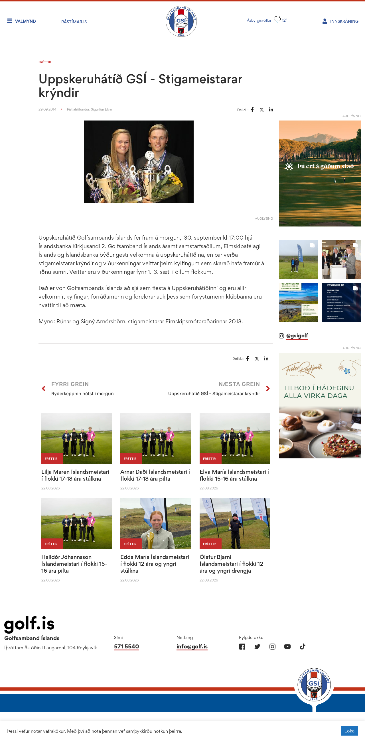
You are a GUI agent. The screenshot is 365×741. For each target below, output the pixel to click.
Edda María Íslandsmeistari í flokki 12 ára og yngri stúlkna (154, 564)
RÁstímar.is (74, 21)
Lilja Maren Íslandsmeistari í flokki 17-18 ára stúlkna (75, 475)
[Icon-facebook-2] (242, 646)
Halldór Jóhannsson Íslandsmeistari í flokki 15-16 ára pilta (74, 564)
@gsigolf (297, 327)
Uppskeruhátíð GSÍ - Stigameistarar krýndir (140, 85)
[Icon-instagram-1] (272, 646)
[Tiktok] (302, 646)
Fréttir (44, 62)
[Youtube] (287, 646)
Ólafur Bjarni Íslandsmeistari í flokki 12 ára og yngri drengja (231, 564)
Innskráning (344, 21)
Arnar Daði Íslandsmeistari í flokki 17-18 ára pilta (155, 475)
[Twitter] (257, 646)
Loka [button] (349, 731)
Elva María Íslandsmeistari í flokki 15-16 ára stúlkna (234, 475)
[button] (298, 252)
